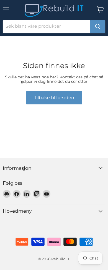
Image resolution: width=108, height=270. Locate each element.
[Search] (97, 26)
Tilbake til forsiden (54, 97)
